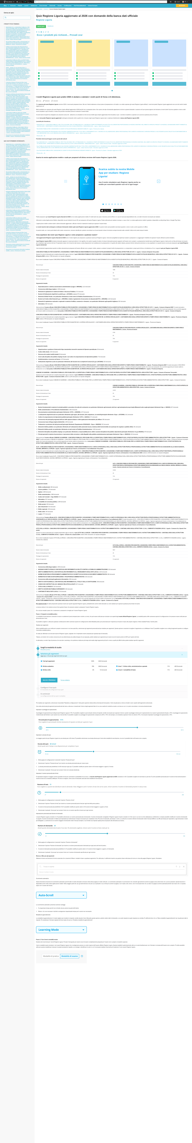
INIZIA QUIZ (41, 26)
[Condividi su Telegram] (48, 32)
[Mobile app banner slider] (103, 204)
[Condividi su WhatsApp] (43, 32)
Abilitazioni (34, 5)
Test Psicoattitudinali (80, 5)
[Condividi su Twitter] (39, 32)
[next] (158, 181)
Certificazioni (67, 5)
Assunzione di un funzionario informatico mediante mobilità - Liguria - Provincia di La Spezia (18, 135)
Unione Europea (92, 5)
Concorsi (13, 5)
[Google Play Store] (27, 2)
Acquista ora (50, 25)
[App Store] (19, 2)
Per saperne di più (41, 603)
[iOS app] (105, 210)
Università (52, 5)
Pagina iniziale (39, 9)
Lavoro (26, 5)
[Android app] (118, 210)
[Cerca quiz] (17, 17)
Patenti (20, 5)
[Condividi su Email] (41, 32)
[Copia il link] (45, 32)
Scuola (60, 5)
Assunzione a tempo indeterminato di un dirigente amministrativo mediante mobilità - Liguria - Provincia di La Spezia (17, 245)
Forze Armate (43, 5)
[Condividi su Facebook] (36, 32)
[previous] (65, 181)
